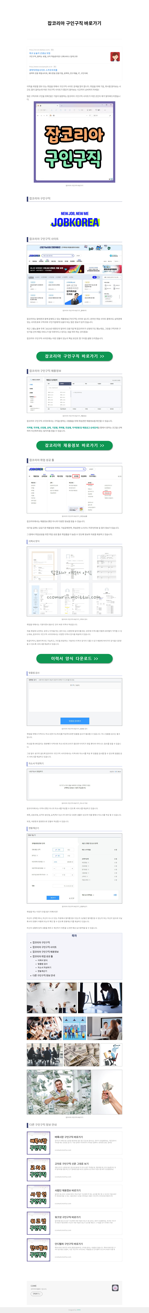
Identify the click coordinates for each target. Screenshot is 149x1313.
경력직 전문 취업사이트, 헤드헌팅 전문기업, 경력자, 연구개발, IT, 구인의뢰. (58, 73)
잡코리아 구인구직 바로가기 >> (74, 356)
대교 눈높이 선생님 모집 (39, 53)
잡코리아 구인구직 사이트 (45, 947)
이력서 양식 (42, 960)
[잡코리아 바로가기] (74, 182)
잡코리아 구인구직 (41, 942)
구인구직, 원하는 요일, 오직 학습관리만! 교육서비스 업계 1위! (53, 57)
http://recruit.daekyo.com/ (39, 50)
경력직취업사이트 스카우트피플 (43, 70)
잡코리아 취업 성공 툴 (43, 956)
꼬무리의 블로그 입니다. (39, 1289)
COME (34, 1286)
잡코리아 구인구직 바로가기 (74, 23)
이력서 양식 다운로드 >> (74, 658)
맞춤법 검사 (42, 964)
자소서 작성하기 (44, 968)
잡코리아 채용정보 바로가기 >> (74, 445)
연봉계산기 (42, 971)
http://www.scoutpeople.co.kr (40, 67)
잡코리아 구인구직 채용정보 (46, 952)
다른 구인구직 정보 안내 (44, 975)
